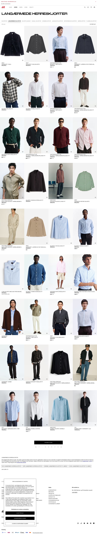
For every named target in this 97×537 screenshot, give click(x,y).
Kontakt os (51, 497)
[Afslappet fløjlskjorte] (36, 44)
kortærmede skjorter (21, 462)
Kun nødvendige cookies (20, 518)
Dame (10, 7)
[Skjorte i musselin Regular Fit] (36, 181)
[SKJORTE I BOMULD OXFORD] (36, 408)
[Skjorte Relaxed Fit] (12, 89)
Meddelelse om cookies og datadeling (20, 509)
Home (25, 7)
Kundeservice (52, 490)
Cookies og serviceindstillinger (20, 523)
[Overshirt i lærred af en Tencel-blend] (36, 227)
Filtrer (92, 24)
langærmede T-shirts (87, 461)
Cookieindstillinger (54, 503)
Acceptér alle (19, 513)
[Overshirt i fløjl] (12, 44)
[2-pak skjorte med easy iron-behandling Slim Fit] (12, 272)
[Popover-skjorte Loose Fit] (60, 181)
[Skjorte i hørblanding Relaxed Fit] (36, 135)
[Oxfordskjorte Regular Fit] (12, 135)
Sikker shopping (53, 498)
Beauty (31, 7)
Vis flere (4, 469)
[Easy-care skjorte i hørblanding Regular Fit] (12, 181)
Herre (15, 7)
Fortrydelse (52, 502)
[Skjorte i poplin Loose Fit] (60, 227)
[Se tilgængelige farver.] (75, 67)
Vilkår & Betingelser (54, 495)
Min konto (51, 491)
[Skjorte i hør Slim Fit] (60, 44)
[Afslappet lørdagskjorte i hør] (12, 408)
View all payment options (38, 532)
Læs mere (74, 492)
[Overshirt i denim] (12, 363)
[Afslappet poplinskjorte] (60, 317)
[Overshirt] (12, 317)
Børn (20, 7)
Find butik (51, 493)
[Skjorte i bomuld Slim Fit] (36, 89)
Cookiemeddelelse (53, 500)
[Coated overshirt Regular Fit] (36, 363)
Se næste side (48, 442)
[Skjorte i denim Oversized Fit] (36, 272)
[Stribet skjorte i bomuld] (60, 408)
